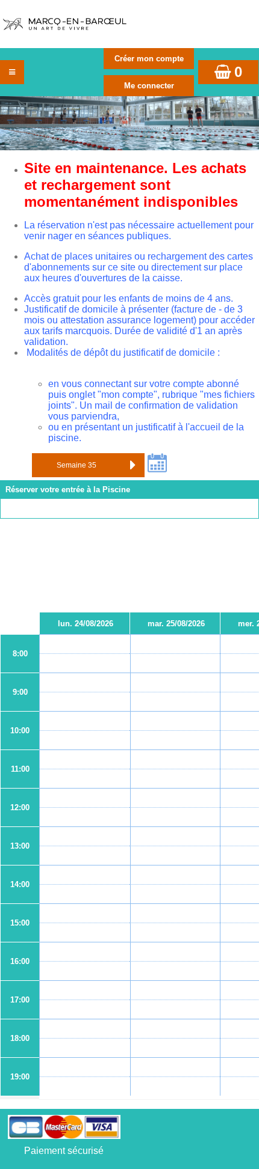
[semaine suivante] (132, 465)
